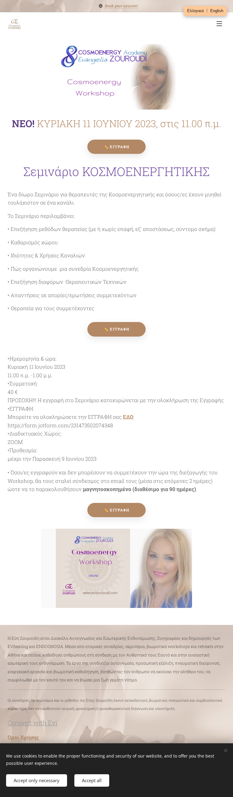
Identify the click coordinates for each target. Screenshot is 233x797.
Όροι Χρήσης (23, 737)
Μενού (219, 23)
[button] (195, 10)
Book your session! (121, 5)
